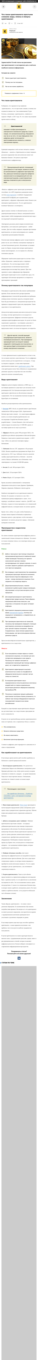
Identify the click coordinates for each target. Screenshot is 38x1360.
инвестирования (11, 195)
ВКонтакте (19, 958)
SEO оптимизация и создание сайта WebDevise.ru (19, 1)
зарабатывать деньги (24, 366)
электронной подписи (16, 612)
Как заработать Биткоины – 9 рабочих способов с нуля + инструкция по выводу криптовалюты (18, 796)
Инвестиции (23, 805)
